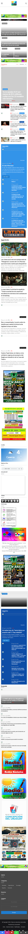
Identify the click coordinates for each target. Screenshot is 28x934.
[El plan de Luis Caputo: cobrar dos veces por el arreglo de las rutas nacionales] (2, 742)
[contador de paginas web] (10, 502)
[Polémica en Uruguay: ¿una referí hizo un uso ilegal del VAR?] (3, 672)
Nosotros (3, 892)
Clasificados (17, 926)
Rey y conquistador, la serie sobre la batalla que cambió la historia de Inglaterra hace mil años (13, 324)
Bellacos (17, 56)
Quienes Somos (10, 926)
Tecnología (4, 593)
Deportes (22, 121)
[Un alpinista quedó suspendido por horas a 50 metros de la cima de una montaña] (14, 41)
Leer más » (5, 176)
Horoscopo (14, 526)
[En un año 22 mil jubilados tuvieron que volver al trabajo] (2, 713)
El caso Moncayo (8, 165)
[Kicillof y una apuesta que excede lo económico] (2, 735)
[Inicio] (14, 3)
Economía (22, 104)
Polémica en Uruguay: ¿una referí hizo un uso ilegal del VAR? (18, 675)
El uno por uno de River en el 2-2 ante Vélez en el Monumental (18, 662)
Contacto (3, 898)
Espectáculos (11, 885)
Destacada (4, 23)
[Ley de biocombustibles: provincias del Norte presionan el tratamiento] (2, 706)
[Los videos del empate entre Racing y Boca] (3, 679)
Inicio (4, 926)
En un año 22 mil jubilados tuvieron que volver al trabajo (14, 717)
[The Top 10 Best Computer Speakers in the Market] (5, 106)
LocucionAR (17, 924)
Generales (22, 64)
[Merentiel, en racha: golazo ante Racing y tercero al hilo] (3, 666)
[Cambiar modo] (26, 3)
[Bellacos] (20, 52)
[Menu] (2, 3)
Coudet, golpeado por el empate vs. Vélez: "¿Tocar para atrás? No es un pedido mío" (19, 655)
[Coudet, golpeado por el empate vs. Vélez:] (3, 652)
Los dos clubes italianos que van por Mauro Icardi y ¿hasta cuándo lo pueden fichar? (18, 125)
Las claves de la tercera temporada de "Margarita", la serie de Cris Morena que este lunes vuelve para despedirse (13, 262)
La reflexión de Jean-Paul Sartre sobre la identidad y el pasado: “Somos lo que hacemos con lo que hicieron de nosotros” (18, 223)
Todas (17, 64)
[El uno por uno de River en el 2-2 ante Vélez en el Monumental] (3, 659)
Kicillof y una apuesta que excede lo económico (12, 739)
